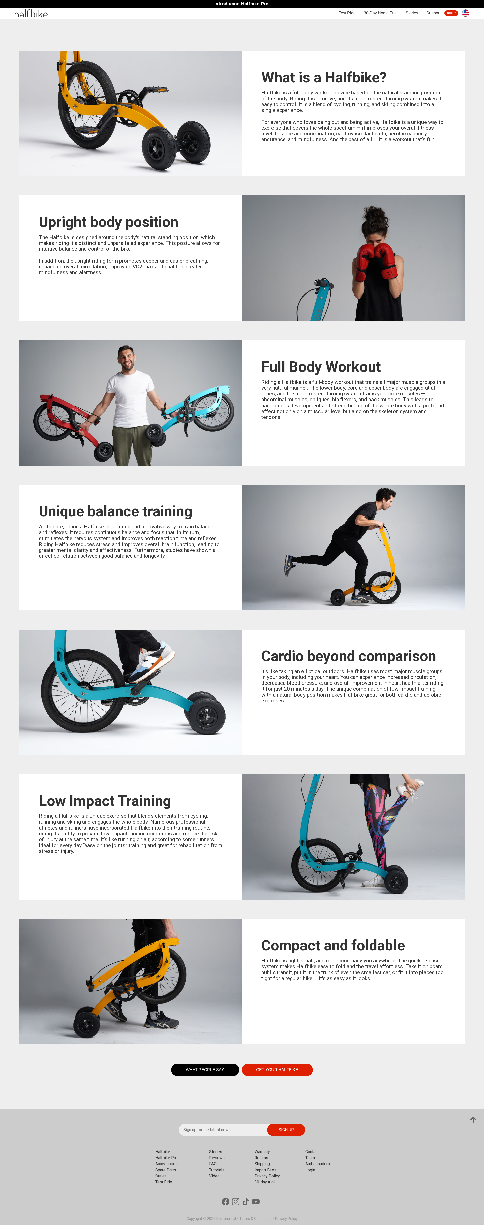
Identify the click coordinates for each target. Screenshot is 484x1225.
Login (310, 1169)
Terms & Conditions (255, 1219)
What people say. (205, 1070)
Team (310, 1157)
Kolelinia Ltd (226, 1219)
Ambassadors (317, 1163)
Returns (261, 1157)
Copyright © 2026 (201, 1219)
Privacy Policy (267, 1176)
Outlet (160, 1176)
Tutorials (216, 1169)
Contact (312, 1151)
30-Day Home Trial (381, 13)
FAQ (213, 1163)
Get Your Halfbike (277, 1070)
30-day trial (265, 1182)
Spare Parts (165, 1169)
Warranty (262, 1151)
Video (214, 1176)
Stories (412, 13)
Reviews (217, 1157)
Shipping (262, 1163)
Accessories (166, 1163)
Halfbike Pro (166, 1157)
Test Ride (347, 13)
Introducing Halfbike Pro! (242, 3)
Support (433, 13)
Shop (451, 13)
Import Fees (265, 1169)
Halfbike (162, 1151)
